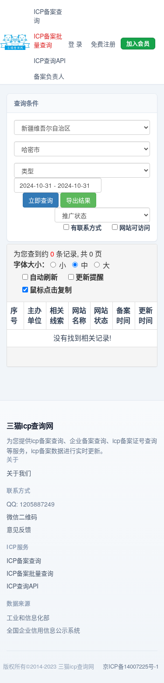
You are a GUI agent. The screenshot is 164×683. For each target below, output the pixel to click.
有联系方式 (85, 227)
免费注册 (103, 43)
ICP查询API (50, 60)
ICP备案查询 (48, 16)
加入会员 (138, 43)
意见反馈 (19, 529)
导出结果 (78, 200)
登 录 (75, 43)
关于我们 (19, 472)
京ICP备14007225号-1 (131, 666)
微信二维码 (22, 516)
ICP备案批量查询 (48, 40)
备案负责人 (49, 76)
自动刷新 (43, 277)
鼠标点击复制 (50, 290)
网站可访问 (134, 227)
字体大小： (31, 264)
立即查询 (40, 200)
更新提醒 (89, 277)
